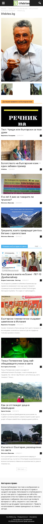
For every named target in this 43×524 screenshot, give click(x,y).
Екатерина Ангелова (8, 367)
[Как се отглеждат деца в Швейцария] (21, 392)
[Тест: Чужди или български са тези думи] (21, 116)
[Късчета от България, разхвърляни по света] (21, 434)
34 (40, 411)
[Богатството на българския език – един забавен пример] (21, 150)
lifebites (4, 169)
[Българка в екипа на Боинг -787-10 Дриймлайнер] (21, 261)
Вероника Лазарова (8, 135)
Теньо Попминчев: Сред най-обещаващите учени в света (17, 362)
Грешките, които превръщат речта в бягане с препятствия (21, 232)
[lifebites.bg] (21, 81)
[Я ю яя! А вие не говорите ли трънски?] (21, 184)
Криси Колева (6, 411)
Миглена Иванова (7, 203)
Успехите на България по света (14, 246)
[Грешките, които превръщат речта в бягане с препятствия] (21, 217)
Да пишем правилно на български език (17, 102)
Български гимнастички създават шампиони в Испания (21, 320)
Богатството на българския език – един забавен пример (21, 165)
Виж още (21, 469)
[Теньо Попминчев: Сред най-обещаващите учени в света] (21, 348)
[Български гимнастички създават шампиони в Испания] (21, 306)
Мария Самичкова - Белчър (11, 280)
